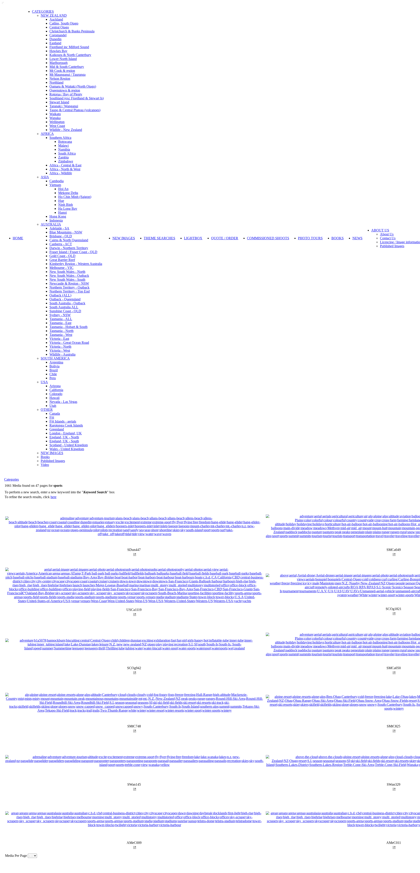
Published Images (53, 461)
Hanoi (62, 212)
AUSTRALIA (51, 224)
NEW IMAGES (52, 453)
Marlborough (58, 63)
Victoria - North (60, 346)
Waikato (55, 114)
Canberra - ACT (60, 244)
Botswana (65, 141)
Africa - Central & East (65, 165)
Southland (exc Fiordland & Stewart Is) (76, 98)
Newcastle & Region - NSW (69, 283)
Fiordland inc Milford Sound (69, 47)
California (56, 390)
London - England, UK (65, 433)
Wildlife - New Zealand (65, 130)
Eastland (55, 43)
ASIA (45, 177)
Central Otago (59, 27)
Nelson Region (59, 78)
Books (45, 457)
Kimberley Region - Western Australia (75, 264)
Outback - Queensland (64, 299)
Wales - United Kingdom (66, 449)
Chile (53, 374)
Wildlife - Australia (62, 354)
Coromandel (57, 35)
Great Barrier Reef (62, 260)
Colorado (55, 394)
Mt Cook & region (62, 70)
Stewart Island (59, 102)
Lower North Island (63, 59)
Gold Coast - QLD (62, 256)
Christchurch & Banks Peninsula (71, 31)
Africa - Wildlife (60, 173)
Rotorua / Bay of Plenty (65, 94)
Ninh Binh (65, 204)
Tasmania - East (60, 323)
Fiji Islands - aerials (62, 421)
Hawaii (54, 398)
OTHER (47, 409)
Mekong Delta (68, 193)
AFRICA (47, 134)
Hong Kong (57, 216)
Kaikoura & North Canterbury (70, 55)
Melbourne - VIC (61, 268)
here (53, 497)
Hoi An (63, 189)
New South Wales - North (67, 271)
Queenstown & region (64, 90)
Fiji (51, 417)
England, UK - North (64, 437)
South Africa (67, 153)
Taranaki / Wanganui (63, 106)
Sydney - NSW (60, 315)
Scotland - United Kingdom (68, 445)
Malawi (63, 145)
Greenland (56, 429)
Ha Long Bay (67, 208)
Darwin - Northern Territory (68, 248)
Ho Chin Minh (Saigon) (74, 197)
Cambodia (56, 181)
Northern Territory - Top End (69, 291)
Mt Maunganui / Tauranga (67, 74)
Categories (11, 479)
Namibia (64, 149)
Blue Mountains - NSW (65, 232)
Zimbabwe (65, 161)
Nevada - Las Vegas (63, 402)
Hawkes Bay (58, 51)
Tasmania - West (60, 335)
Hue (61, 201)
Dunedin (55, 39)
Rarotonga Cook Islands (66, 425)
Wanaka (55, 118)
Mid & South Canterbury (66, 67)
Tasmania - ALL (60, 319)
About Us (387, 234)
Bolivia (54, 366)
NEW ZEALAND (54, 15)
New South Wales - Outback (69, 275)
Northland (56, 82)
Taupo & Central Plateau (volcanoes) (74, 110)
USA (44, 382)
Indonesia (56, 220)
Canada (54, 413)
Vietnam (55, 185)
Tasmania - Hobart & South (68, 327)
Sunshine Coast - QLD (65, 311)
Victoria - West (59, 350)
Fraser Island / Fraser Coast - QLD (73, 252)
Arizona (55, 386)
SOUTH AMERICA (55, 358)
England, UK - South (64, 441)
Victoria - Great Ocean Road (69, 342)
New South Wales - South (67, 279)
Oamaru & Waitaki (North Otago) (72, 86)
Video (45, 465)
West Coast (57, 126)
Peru (52, 378)
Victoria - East (59, 338)
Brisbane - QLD (60, 236)
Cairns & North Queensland (68, 240)
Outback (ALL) (60, 295)
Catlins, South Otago (63, 23)
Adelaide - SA (59, 228)
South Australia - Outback (67, 303)
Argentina (56, 362)
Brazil (53, 370)
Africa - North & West (64, 169)
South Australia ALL (63, 307)
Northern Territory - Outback (69, 287)
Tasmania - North (61, 331)
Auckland (56, 19)
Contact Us (388, 238)
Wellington (57, 122)
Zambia (63, 157)
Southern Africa (60, 137)
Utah (52, 405)
